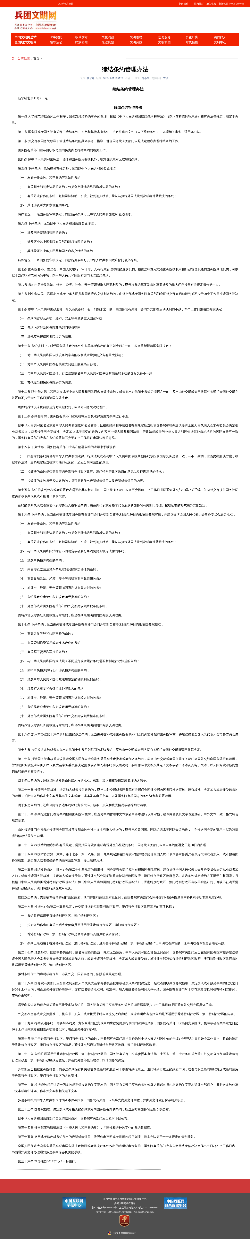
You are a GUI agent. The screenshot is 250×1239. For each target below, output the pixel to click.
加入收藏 (211, 3)
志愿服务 (164, 37)
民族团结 (81, 42)
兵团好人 (220, 37)
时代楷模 (192, 42)
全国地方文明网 (26, 42)
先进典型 (108, 42)
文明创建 (136, 37)
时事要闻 (56, 37)
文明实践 (136, 42)
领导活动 (56, 42)
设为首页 (199, 3)
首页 (36, 58)
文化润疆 (108, 37)
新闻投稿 (183, 3)
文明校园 (164, 42)
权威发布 (81, 37)
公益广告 (192, 37)
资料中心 (220, 42)
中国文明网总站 (26, 37)
